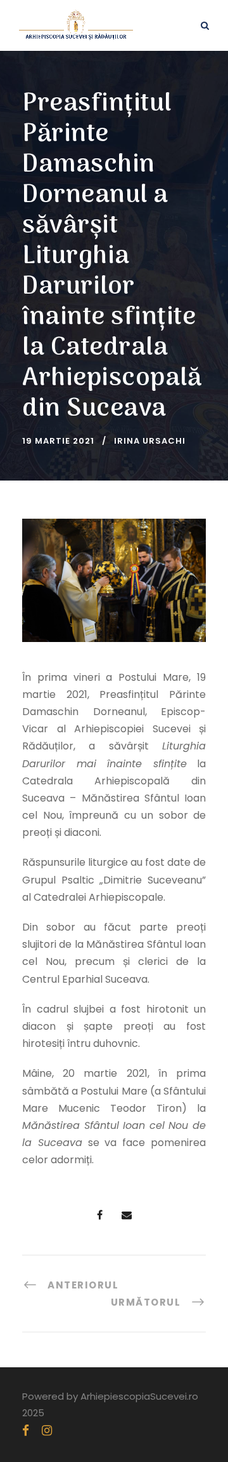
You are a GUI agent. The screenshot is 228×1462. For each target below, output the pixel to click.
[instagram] (47, 1430)
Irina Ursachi (150, 441)
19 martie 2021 (58, 441)
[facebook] (25, 1430)
